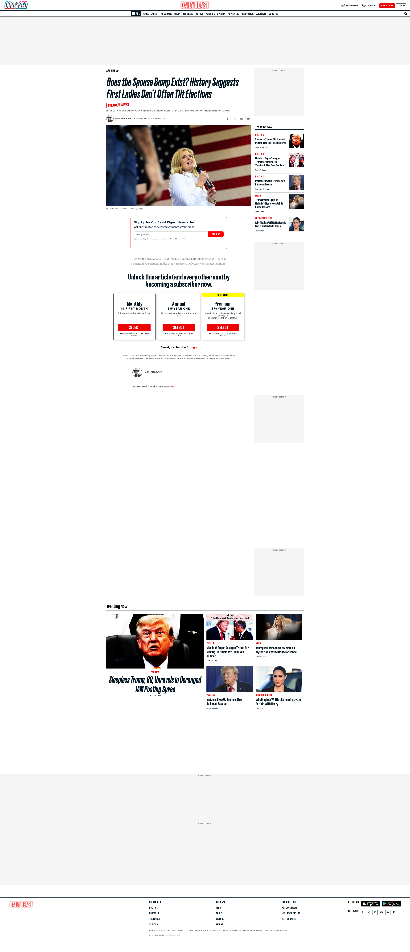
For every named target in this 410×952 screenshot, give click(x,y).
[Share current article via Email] (241, 118)
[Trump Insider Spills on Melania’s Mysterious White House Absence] (296, 208)
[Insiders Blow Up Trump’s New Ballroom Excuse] (296, 189)
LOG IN (401, 5)
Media (177, 13)
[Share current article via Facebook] (227, 118)
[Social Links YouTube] (381, 913)
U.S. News (261, 13)
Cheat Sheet (150, 13)
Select (134, 328)
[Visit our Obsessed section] (26, 5)
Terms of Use (168, 239)
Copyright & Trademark (275, 930)
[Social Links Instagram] (375, 913)
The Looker (165, 13)
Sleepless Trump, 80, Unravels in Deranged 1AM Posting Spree (155, 684)
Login (193, 347)
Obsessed (187, 13)
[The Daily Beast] (195, 5)
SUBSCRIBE (387, 5)
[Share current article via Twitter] (234, 118)
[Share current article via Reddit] (248, 118)
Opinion (221, 13)
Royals (199, 13)
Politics (210, 13)
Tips (168, 930)
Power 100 (233, 13)
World (219, 913)
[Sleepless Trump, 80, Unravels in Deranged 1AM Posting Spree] (296, 147)
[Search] (405, 13)
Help (191, 930)
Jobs (174, 930)
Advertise (183, 930)
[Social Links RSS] (387, 913)
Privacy (198, 930)
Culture (220, 919)
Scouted (273, 13)
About (152, 930)
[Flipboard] (394, 913)
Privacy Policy (181, 239)
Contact (160, 930)
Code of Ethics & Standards (217, 930)
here (172, 386)
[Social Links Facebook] (362, 913)
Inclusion (237, 930)
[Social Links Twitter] (368, 913)
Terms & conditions (252, 930)
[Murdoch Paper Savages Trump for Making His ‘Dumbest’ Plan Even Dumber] (296, 166)
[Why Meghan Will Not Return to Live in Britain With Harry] (296, 230)
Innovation (248, 13)
